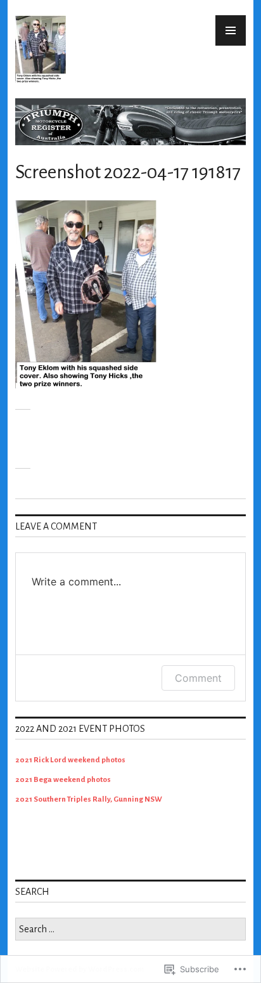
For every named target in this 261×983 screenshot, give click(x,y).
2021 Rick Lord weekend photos (70, 760)
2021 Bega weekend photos (63, 780)
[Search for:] (130, 930)
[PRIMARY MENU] (230, 30)
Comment (198, 678)
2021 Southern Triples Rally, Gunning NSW (88, 799)
